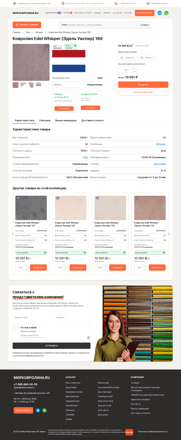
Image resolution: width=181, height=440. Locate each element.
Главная (16, 32)
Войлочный (103, 383)
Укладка (135, 383)
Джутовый (71, 387)
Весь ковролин (73, 383)
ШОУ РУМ (128, 13)
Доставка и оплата (92, 120)
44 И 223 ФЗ (117, 13)
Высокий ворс (72, 396)
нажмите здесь (77, 434)
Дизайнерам (51, 13)
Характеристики (24, 120)
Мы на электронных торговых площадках (145, 389)
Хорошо (129, 432)
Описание (45, 120)
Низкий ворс (72, 405)
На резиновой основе (108, 387)
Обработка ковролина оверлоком (147, 395)
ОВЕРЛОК (107, 13)
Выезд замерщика (140, 408)
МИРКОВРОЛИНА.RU (25, 13)
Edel (28, 32)
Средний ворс (73, 401)
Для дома (103, 414)
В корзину (143, 84)
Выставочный (104, 392)
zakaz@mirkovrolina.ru (24, 387)
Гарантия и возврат (140, 399)
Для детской (104, 405)
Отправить (51, 346)
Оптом (66, 13)
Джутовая (160, 164)
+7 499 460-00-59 (25, 384)
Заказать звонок (144, 13)
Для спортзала (105, 401)
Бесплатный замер (143, 92)
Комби (69, 419)
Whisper (39, 32)
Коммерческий (105, 396)
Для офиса (103, 410)
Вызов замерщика (66, 120)
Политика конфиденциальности (152, 431)
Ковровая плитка (74, 392)
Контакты (135, 404)
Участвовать (64, 109)
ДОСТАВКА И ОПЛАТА (83, 13)
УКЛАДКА (97, 13)
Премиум (70, 410)
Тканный (70, 414)
